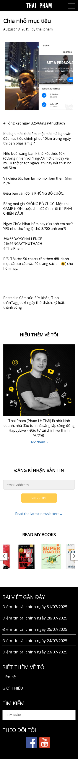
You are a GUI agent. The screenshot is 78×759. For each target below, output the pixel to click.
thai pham (44, 29)
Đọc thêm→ (39, 442)
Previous (4, 556)
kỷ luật (59, 302)
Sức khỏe (41, 297)
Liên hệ (9, 676)
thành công (12, 307)
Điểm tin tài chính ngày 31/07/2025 (34, 606)
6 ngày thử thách (38, 302)
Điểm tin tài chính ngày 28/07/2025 (34, 618)
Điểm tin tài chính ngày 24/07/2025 (34, 640)
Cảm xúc (26, 297)
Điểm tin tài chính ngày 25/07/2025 (34, 629)
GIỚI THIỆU (12, 688)
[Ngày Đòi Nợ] (26, 556)
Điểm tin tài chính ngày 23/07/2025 (34, 652)
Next (74, 556)
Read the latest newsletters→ (39, 513)
